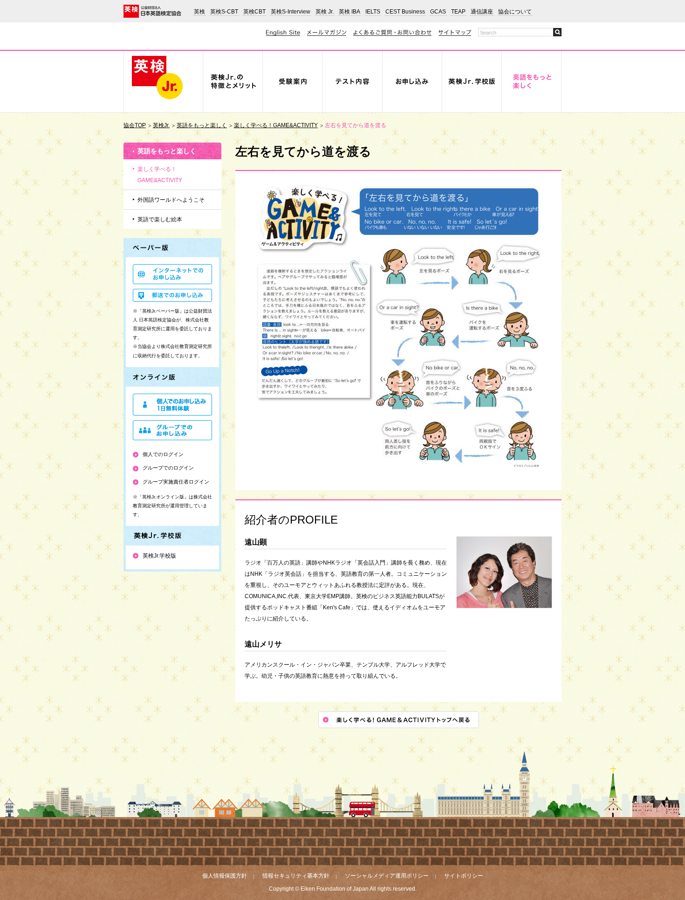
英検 (199, 11)
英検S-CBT (224, 11)
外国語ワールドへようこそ (171, 200)
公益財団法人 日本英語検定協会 (152, 11)
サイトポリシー (463, 876)
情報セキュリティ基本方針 (295, 876)
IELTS (372, 11)
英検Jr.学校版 (159, 555)
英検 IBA (349, 11)
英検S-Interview (290, 11)
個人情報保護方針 (224, 876)
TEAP (458, 11)
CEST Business (405, 11)
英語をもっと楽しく (202, 125)
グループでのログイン (168, 467)
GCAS (438, 11)
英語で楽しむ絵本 (159, 219)
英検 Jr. (324, 11)
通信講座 (482, 11)
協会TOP (134, 125)
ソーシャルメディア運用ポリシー (387, 876)
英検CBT (254, 11)
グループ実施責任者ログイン (176, 481)
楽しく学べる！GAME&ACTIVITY (276, 125)
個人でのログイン (163, 454)
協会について (515, 11)
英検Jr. (161, 125)
